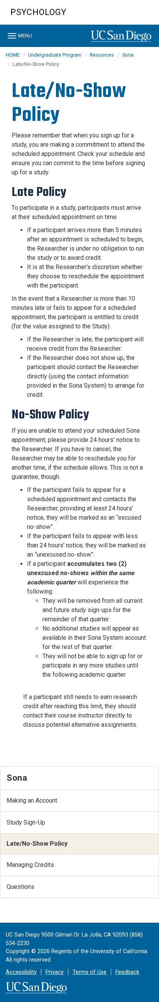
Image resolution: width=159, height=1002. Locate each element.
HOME (13, 55)
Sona (128, 55)
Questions (20, 886)
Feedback (127, 972)
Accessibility (21, 972)
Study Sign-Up (26, 822)
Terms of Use (90, 972)
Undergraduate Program (54, 55)
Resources (102, 55)
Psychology (38, 12)
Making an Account (32, 800)
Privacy (55, 972)
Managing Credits (30, 864)
